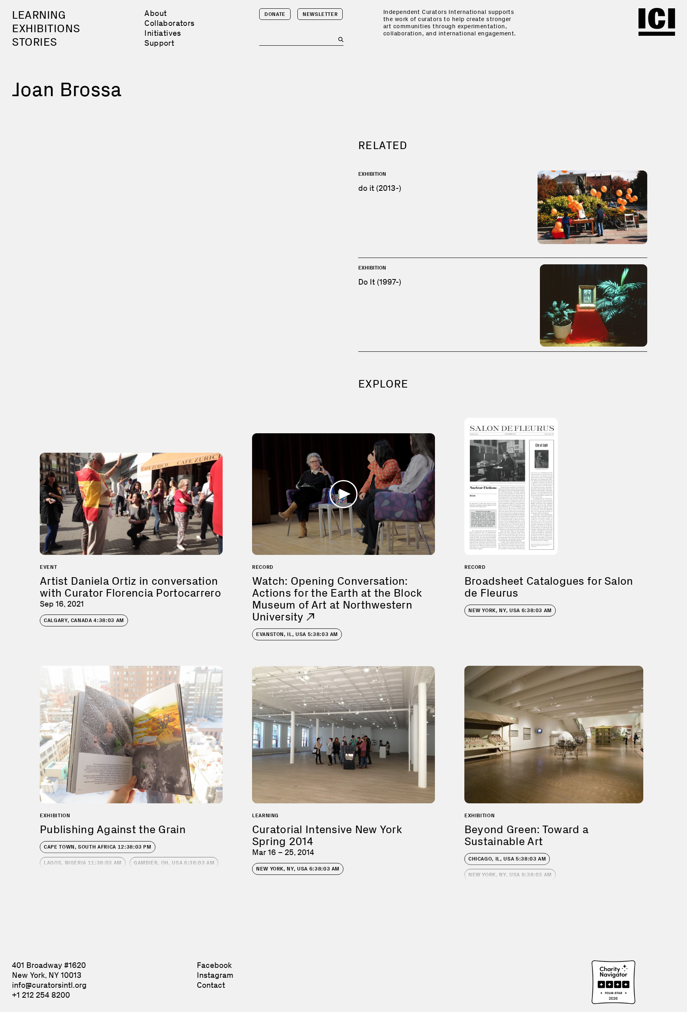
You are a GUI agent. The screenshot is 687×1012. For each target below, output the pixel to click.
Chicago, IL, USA (507, 859)
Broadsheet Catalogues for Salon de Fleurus (548, 586)
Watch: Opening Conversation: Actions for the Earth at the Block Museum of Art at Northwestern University (337, 598)
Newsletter (320, 14)
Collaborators (169, 23)
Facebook (214, 965)
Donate (274, 14)
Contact (211, 985)
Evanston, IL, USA (297, 634)
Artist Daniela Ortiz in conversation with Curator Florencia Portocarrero (130, 586)
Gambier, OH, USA (174, 863)
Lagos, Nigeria (83, 863)
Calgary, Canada (84, 620)
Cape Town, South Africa (97, 847)
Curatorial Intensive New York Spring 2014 (327, 835)
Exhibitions (46, 28)
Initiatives (162, 33)
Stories (34, 41)
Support (159, 43)
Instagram (215, 975)
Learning (39, 14)
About (155, 13)
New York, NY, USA (510, 610)
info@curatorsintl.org (49, 985)
